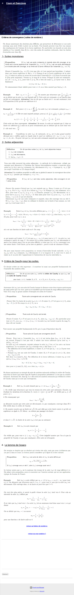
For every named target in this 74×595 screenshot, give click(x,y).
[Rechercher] (71, 4)
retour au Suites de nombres (37, 526)
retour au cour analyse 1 (37, 534)
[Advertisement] (37, 20)
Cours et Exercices (16, 3)
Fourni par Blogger (38, 587)
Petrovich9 (42, 591)
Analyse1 (5, 574)
